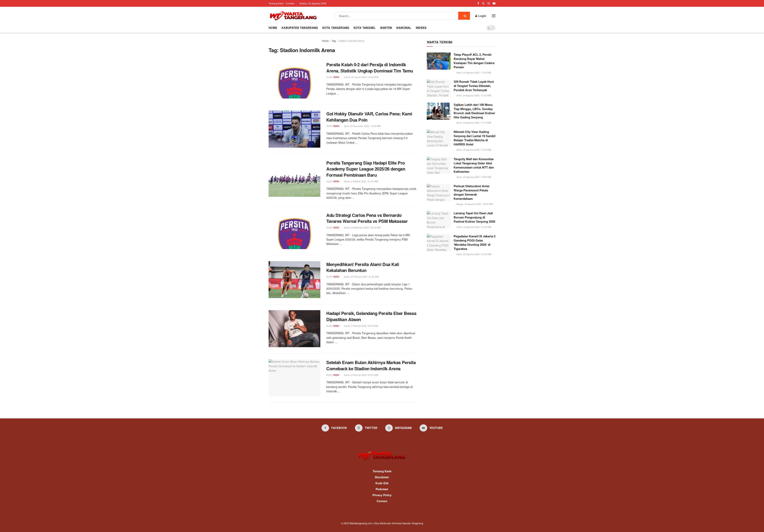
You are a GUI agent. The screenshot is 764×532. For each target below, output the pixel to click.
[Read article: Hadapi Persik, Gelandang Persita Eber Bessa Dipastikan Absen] (294, 328)
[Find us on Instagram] (488, 3)
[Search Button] (464, 16)
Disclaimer (382, 477)
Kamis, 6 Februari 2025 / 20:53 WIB (360, 374)
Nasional (403, 28)
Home (273, 28)
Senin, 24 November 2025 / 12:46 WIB (362, 126)
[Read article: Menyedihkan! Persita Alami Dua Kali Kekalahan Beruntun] (294, 279)
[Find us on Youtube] (494, 3)
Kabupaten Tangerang (300, 28)
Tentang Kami (276, 3)
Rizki (336, 77)
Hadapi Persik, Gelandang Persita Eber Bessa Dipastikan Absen (371, 316)
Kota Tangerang (335, 28)
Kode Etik (382, 483)
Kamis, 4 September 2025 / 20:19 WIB (361, 227)
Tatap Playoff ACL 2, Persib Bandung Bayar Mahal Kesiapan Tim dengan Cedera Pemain (474, 60)
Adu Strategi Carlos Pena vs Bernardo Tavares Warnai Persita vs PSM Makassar (367, 218)
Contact (290, 3)
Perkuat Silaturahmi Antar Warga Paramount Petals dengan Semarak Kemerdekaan (472, 192)
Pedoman (382, 489)
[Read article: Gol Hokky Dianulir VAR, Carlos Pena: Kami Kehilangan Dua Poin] (294, 129)
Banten (386, 28)
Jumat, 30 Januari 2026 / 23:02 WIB (360, 77)
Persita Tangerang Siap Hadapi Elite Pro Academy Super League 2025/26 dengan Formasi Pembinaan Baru (365, 169)
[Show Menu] (493, 15)
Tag (334, 40)
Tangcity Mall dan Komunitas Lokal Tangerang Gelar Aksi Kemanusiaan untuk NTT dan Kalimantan (474, 165)
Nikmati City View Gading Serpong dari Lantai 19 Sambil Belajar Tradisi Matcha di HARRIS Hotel (474, 138)
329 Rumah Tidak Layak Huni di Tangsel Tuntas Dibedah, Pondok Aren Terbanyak (474, 85)
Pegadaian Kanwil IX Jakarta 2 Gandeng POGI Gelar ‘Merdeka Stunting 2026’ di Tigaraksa (474, 242)
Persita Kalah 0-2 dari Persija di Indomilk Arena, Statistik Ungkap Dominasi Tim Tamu (369, 67)
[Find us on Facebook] (478, 3)
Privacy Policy (382, 495)
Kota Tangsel (365, 28)
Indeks (421, 28)
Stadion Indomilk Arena (351, 40)
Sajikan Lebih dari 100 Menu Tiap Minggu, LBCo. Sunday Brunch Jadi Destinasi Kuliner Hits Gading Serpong (474, 110)
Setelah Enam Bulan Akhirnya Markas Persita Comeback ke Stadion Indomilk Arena (371, 365)
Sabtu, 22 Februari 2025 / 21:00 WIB (361, 276)
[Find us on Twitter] (483, 3)
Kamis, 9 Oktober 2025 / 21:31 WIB (360, 181)
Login (481, 16)
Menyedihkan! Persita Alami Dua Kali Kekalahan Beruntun (362, 267)
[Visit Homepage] (293, 15)
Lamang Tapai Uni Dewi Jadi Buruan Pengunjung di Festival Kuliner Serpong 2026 (474, 217)
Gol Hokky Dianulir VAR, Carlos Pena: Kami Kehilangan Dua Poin (369, 116)
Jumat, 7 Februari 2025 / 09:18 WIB (360, 325)
